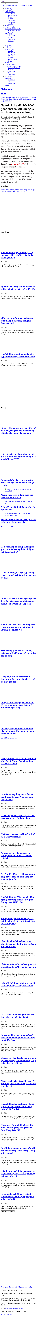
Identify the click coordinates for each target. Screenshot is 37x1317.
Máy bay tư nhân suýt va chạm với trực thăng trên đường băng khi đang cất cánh (17, 321)
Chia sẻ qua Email (30, 99)
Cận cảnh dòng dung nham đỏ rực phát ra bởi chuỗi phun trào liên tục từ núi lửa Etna (18, 1037)
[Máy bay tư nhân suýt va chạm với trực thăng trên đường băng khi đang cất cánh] (19, 314)
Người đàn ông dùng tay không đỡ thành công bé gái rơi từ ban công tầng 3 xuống (17, 797)
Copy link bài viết (6, 101)
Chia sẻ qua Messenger (21, 97)
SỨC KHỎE (8, 34)
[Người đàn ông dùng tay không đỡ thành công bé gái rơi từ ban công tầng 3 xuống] (19, 790)
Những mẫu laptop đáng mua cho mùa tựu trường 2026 (17, 496)
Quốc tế (10, 32)
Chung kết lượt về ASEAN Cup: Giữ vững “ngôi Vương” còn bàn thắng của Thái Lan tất (18, 761)
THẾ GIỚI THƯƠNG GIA (13, 29)
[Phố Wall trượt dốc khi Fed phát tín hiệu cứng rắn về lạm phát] (18, 515)
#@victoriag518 (21, 191)
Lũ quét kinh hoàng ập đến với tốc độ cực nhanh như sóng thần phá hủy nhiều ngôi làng (17, 705)
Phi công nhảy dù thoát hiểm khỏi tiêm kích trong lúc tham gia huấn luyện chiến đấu (17, 731)
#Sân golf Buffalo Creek (8, 191)
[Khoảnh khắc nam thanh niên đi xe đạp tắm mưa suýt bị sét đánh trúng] (19, 350)
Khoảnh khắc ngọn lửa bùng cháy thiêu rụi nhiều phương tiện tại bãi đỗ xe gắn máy (17, 255)
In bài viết (22, 99)
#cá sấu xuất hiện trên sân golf (26, 190)
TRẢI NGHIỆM (10, 35)
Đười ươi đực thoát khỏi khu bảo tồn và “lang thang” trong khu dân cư (18, 984)
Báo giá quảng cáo (6, 1314)
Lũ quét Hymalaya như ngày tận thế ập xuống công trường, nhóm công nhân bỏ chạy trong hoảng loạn (18, 430)
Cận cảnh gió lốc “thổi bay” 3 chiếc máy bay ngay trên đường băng (18, 816)
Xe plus (10, 24)
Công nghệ (11, 22)
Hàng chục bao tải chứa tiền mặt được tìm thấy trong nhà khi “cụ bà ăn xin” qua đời (18, 679)
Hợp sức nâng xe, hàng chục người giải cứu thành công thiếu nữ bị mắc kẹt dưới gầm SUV (18, 456)
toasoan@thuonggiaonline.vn (14, 1308)
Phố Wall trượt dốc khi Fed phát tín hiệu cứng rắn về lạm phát (18, 520)
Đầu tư (10, 17)
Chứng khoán (12, 15)
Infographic (11, 80)
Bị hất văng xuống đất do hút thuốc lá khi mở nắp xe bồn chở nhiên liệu (18, 287)
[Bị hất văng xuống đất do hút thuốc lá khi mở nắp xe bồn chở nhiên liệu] (19, 282)
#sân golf (14, 190)
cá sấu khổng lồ (17, 164)
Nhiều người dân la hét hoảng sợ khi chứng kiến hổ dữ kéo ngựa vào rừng (18, 965)
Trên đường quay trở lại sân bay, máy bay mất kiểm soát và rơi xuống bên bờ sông (18, 653)
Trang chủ (8, 8)
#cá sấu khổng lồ (6, 190)
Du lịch (10, 37)
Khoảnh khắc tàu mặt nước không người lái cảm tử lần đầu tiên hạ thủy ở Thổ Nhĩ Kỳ (17, 1106)
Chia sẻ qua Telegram (11, 99)
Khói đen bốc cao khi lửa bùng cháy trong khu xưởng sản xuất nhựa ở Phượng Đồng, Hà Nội (18, 627)
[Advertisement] (18, 210)
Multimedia (8, 78)
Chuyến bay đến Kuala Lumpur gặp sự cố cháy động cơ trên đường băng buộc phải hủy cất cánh (18, 1060)
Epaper (7, 85)
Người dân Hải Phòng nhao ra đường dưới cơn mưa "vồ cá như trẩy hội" (16, 855)
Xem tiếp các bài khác (8, 1211)
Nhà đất (10, 18)
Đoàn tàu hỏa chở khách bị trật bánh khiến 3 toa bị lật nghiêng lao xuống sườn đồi (17, 1196)
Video (10, 81)
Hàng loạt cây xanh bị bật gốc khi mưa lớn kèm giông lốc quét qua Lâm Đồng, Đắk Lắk (17, 1127)
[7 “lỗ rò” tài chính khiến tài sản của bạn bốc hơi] (18, 503)
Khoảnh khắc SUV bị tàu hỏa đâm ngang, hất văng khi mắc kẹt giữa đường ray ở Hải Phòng (17, 899)
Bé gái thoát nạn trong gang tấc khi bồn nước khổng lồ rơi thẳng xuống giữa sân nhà (18, 1150)
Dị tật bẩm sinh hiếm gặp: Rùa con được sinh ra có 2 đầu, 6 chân (17, 1015)
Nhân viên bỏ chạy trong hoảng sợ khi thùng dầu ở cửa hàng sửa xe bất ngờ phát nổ (18, 1083)
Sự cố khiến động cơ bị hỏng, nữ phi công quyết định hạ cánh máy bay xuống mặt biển (18, 877)
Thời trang (11, 39)
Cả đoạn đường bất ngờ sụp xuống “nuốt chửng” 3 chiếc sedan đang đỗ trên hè (18, 482)
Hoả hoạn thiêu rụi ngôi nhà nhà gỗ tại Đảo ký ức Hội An (18, 835)
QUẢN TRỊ (8, 25)
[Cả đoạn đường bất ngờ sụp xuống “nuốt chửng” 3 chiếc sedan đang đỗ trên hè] (19, 476)
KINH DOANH (10, 12)
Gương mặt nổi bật (14, 30)
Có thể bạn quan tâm (9, 738)
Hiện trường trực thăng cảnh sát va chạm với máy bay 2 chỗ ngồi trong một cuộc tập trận (18, 1173)
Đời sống (11, 41)
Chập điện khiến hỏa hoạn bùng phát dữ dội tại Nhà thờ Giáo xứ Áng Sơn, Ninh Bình (18, 944)
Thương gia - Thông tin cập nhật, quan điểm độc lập (16, 5)
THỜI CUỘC (9, 10)
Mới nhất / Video (7, 526)
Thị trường (11, 20)
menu (2, 1)
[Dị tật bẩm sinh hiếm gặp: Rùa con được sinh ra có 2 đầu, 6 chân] (19, 1010)
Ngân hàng (11, 13)
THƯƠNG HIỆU (10, 27)
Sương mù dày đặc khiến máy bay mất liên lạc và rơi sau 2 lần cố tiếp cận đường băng (18, 921)
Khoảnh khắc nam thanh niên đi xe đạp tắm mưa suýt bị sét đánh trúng (18, 355)
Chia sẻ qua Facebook (7, 97)
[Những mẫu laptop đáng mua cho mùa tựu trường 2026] (18, 491)
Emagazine (11, 83)
